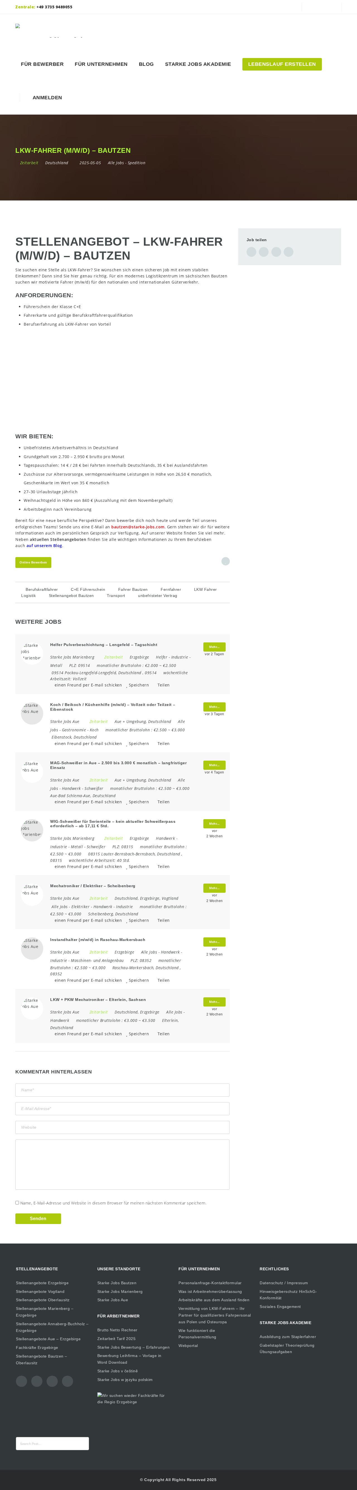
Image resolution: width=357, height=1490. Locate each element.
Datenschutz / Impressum (284, 1283)
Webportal (188, 1345)
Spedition (137, 162)
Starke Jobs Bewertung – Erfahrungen (133, 1347)
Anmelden (46, 97)
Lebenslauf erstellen (282, 64)
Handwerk (71, 788)
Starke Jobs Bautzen (117, 1283)
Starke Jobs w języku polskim (125, 1379)
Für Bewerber (42, 64)
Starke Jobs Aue (112, 1300)
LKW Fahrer (205, 589)
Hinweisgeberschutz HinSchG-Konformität (288, 1294)
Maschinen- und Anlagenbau (97, 960)
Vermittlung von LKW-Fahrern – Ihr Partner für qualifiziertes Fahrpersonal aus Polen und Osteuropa (214, 1315)
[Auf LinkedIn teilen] (276, 252)
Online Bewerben (33, 562)
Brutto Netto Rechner (117, 1330)
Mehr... (214, 647)
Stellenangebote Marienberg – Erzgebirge (44, 1311)
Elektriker (80, 906)
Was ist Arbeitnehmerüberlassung (210, 1291)
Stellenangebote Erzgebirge (42, 1283)
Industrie (179, 657)
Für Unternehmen (101, 64)
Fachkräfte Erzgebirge (37, 1347)
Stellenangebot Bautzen (71, 595)
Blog (146, 64)
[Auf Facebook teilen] (251, 252)
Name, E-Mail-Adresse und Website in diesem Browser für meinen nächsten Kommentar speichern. (113, 1203)
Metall (56, 665)
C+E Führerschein (88, 589)
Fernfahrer (171, 589)
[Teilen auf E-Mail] (288, 252)
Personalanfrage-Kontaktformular (210, 1283)
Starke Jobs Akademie (198, 64)
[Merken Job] (225, 561)
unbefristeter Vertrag (157, 595)
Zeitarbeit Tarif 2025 (116, 1338)
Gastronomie (74, 729)
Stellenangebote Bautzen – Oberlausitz (41, 1359)
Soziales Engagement (280, 1306)
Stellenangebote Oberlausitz (43, 1300)
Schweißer (94, 788)
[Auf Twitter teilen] (264, 252)
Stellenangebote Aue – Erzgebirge (48, 1339)
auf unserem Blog (44, 545)
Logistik (28, 595)
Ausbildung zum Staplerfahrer (288, 1336)
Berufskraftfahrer (42, 589)
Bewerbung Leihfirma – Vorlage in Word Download (129, 1359)
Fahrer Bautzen (133, 589)
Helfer (161, 657)
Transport (116, 595)
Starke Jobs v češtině (117, 1371)
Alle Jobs (116, 162)
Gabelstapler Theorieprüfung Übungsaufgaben (287, 1348)
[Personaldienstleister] (56, 30)
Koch (94, 729)
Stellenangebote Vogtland (40, 1291)
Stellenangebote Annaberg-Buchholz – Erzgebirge (52, 1327)
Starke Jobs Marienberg (120, 1291)
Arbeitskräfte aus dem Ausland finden (213, 1300)
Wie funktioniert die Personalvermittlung (197, 1333)
